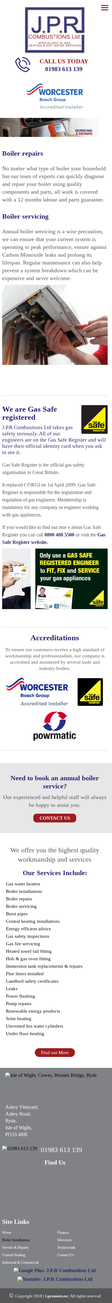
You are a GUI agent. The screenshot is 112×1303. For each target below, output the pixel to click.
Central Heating (13, 1255)
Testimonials (66, 1247)
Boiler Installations (16, 1240)
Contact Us (55, 818)
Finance (63, 1232)
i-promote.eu (56, 1296)
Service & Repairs (15, 1247)
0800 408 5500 (60, 534)
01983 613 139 (63, 68)
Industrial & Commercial (20, 1262)
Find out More (55, 1052)
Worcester (64, 1240)
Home (6, 1232)
